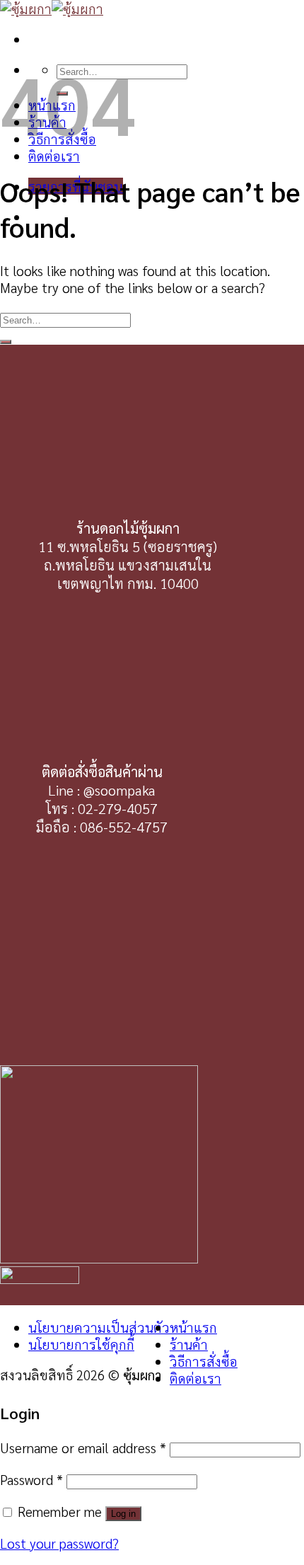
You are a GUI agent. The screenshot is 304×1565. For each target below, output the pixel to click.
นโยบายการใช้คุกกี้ (81, 1344)
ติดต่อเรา (54, 155)
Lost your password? (59, 1543)
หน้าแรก (193, 1327)
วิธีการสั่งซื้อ (204, 1361)
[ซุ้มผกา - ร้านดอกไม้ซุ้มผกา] (51, 8)
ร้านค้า (189, 1344)
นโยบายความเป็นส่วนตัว (99, 1327)
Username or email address (83, 1447)
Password (31, 1479)
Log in (123, 1513)
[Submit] (5, 342)
